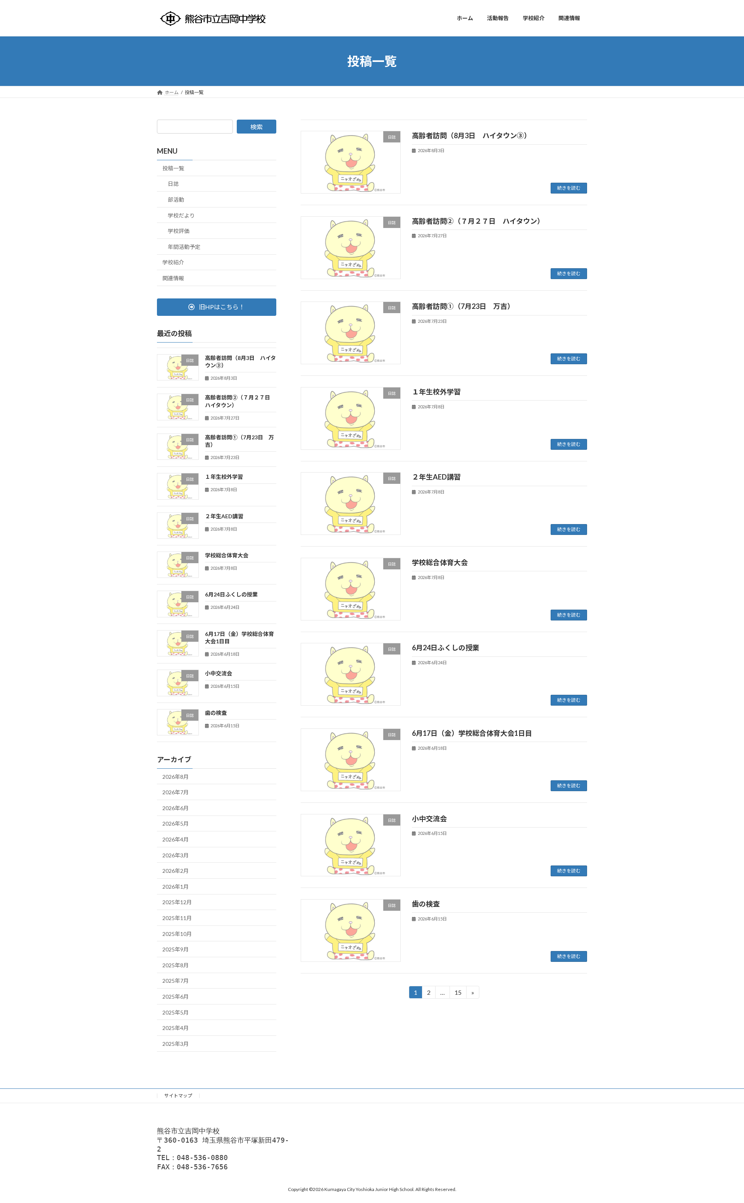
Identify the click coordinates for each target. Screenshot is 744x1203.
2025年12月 (177, 902)
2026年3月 (175, 855)
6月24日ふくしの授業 (445, 647)
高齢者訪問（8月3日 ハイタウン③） (471, 135)
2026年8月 (175, 776)
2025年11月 (177, 918)
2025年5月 (175, 1012)
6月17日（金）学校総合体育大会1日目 (472, 733)
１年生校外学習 (436, 391)
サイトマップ (178, 1095)
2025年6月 (175, 996)
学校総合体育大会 (440, 562)
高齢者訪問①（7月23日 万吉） (463, 306)
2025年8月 (175, 964)
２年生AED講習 (436, 477)
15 (457, 994)
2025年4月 (175, 1028)
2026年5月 (175, 823)
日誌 (173, 183)
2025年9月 (175, 949)
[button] (216, 306)
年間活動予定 (184, 246)
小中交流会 (429, 818)
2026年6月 (175, 807)
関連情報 (173, 278)
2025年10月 (177, 933)
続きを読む (568, 188)
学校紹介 (173, 262)
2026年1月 (175, 886)
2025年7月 (175, 980)
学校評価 (178, 231)
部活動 (176, 199)
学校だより (181, 215)
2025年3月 (175, 1043)
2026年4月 (175, 839)
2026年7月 (175, 792)
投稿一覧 (173, 168)
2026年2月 (175, 870)
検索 (256, 126)
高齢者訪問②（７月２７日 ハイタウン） (478, 221)
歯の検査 (426, 904)
